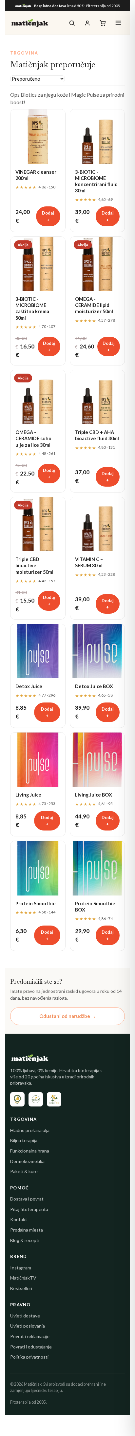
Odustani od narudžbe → (67, 1016)
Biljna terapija (23, 1140)
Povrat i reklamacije (29, 1336)
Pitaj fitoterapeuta (29, 1209)
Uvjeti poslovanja (27, 1326)
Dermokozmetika (27, 1161)
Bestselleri (21, 1288)
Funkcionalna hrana (29, 1151)
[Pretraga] (72, 23)
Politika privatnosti (29, 1357)
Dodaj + (48, 216)
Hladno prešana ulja (29, 1130)
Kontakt (18, 1219)
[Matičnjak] (29, 23)
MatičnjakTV (23, 1278)
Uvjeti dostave (25, 1315)
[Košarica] (102, 23)
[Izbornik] (118, 22)
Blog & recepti (24, 1240)
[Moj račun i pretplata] (87, 23)
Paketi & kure (24, 1171)
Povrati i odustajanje (31, 1346)
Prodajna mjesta (26, 1230)
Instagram (20, 1267)
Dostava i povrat (27, 1199)
